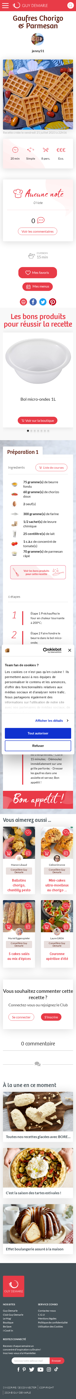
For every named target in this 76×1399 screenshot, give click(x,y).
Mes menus (41, 286)
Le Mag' (7, 1318)
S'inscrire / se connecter (20, 1387)
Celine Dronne (57, 864)
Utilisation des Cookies (50, 1326)
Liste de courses (53, 467)
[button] (5, 6)
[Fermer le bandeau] (69, 650)
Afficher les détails (49, 720)
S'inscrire (51, 1017)
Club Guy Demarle (13, 1314)
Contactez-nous (47, 1310)
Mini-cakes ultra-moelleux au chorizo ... (57, 885)
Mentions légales (47, 1318)
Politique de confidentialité (53, 1322)
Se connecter (21, 1017)
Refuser (38, 746)
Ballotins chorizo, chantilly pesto (19, 885)
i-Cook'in (8, 1330)
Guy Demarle (10, 1310)
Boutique (8, 1322)
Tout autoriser (38, 733)
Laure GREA (57, 938)
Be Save (7, 1326)
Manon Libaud (19, 864)
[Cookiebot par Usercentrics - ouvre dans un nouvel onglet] (45, 650)
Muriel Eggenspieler (19, 938)
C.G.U (41, 1314)
